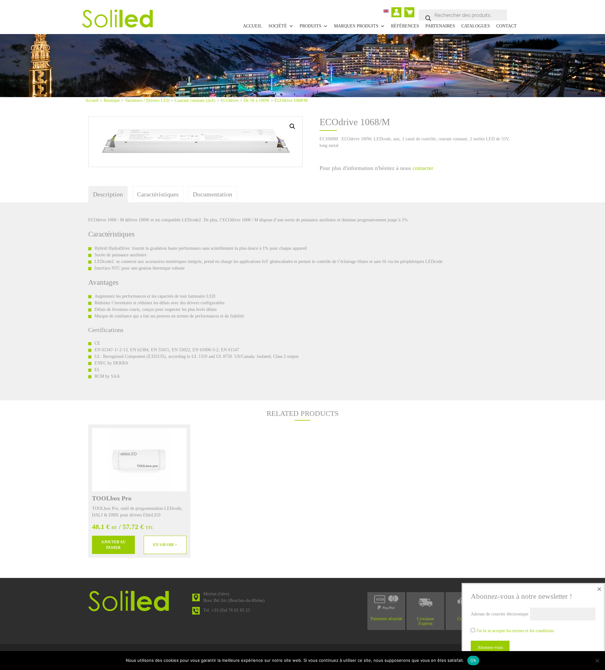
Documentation (212, 194)
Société (277, 26)
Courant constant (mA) (195, 100)
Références (405, 26)
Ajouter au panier (113, 545)
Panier (410, 9)
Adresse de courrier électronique (499, 614)
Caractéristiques (158, 194)
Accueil (252, 26)
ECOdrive (230, 100)
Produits (310, 26)
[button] (292, 126)
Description (108, 194)
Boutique (112, 100)
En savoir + (165, 545)
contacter (422, 168)
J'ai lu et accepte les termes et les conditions (515, 630)
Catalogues (475, 26)
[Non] (597, 660)
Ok (473, 660)
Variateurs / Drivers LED (147, 100)
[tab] (108, 194)
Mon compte (397, 13)
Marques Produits (356, 26)
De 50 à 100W (256, 100)
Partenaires (440, 26)
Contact (506, 26)
